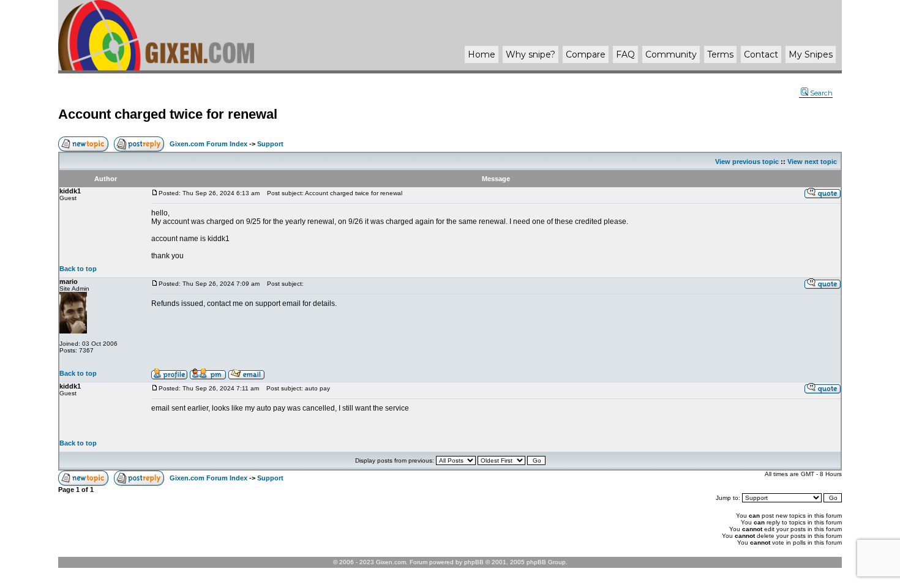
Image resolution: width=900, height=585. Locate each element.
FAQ (625, 54)
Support (270, 143)
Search (821, 93)
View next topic (812, 161)
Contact (761, 54)
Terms (720, 54)
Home (481, 54)
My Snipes (811, 54)
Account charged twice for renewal (167, 114)
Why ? (530, 54)
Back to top (78, 268)
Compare (586, 54)
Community (671, 54)
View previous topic (747, 161)
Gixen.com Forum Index (208, 143)
